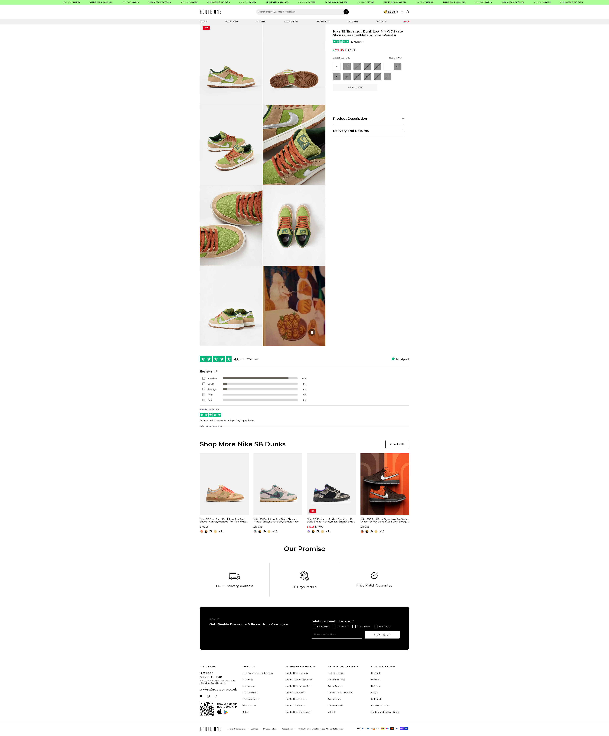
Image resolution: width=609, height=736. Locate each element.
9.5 (347, 77)
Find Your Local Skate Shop (258, 673)
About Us (381, 21)
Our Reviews (250, 692)
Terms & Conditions (236, 729)
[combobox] (302, 12)
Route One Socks (295, 705)
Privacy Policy (269, 729)
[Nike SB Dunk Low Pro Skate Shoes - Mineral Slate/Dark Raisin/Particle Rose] (277, 484)
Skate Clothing (336, 679)
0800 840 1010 (211, 677)
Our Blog (248, 679)
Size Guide (398, 58)
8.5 (397, 67)
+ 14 (221, 531)
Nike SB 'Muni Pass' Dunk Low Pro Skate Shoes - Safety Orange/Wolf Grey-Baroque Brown (384, 520)
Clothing (261, 21)
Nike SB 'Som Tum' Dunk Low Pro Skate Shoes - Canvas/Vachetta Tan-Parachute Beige (223, 520)
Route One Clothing (296, 673)
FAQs (374, 692)
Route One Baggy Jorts (298, 686)
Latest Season (336, 673)
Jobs (245, 712)
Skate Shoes (231, 21)
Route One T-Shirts (296, 699)
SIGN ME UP (382, 634)
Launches (352, 21)
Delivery (375, 686)
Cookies (254, 729)
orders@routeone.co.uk (218, 689)
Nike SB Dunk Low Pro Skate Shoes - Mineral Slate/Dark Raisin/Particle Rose (276, 520)
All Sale (332, 712)
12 (388, 77)
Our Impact (249, 686)
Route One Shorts (295, 692)
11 (377, 77)
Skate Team (249, 705)
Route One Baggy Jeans (299, 679)
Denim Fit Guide (380, 705)
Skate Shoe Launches (340, 692)
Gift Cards (376, 699)
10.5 (367, 77)
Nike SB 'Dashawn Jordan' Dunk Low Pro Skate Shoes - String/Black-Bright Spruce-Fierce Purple (331, 520)
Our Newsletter (251, 699)
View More (397, 444)
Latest (203, 21)
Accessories (291, 21)
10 (357, 77)
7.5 (377, 67)
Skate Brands (335, 705)
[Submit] (346, 11)
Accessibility (287, 729)
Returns (375, 679)
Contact (375, 673)
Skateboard (323, 21)
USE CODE (51, 2)
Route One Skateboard (298, 712)
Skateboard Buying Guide (385, 712)
